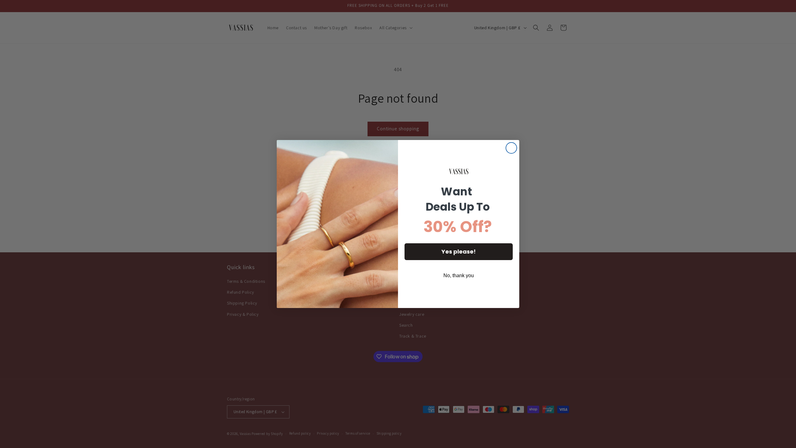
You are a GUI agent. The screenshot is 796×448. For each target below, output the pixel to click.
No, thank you (458, 275)
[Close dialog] (511, 147)
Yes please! (459, 251)
